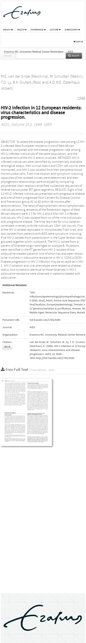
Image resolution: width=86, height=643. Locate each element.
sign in (79, 41)
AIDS (70, 51)
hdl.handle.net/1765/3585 (45, 320)
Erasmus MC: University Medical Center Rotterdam (33, 51)
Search (75, 55)
